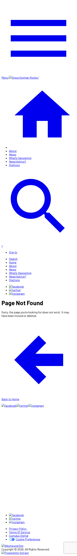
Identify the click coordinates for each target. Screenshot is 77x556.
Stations (14, 165)
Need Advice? (17, 161)
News (12, 154)
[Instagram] (17, 293)
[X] (15, 290)
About (13, 151)
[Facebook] (16, 286)
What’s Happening (20, 158)
